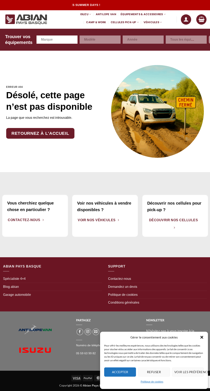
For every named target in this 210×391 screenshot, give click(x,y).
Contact (152, 30)
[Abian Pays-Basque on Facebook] (79, 331)
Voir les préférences (189, 372)
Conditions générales (123, 302)
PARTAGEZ (83, 320)
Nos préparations (105, 30)
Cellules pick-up (123, 22)
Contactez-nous (119, 278)
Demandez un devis (122, 286)
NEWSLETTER (155, 320)
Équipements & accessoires (142, 14)
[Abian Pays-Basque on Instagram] (87, 331)
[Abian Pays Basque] (34, 19)
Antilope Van (106, 14)
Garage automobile (17, 294)
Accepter (120, 372)
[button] (202, 337)
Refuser (154, 372)
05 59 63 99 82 (86, 353)
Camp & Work (96, 22)
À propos (130, 30)
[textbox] (49, 39)
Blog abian (11, 286)
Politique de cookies (152, 381)
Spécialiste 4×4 (14, 278)
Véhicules (151, 22)
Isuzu (84, 14)
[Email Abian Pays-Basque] (95, 331)
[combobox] (57, 39)
